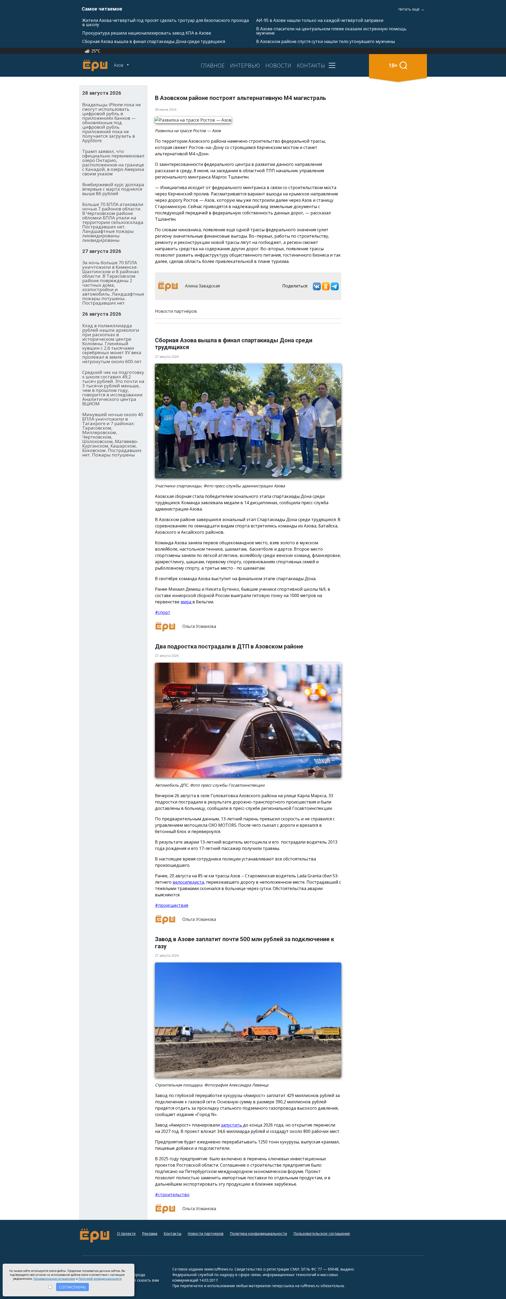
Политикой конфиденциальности (100, 1279)
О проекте (126, 1233)
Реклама (149, 1233)
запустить (232, 1125)
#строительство (172, 1194)
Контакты (172, 1233)
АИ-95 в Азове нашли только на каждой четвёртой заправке (319, 20)
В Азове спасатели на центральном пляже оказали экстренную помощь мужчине (331, 31)
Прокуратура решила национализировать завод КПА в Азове (146, 33)
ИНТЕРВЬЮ (245, 65)
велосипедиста (188, 882)
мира (186, 602)
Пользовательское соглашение (321, 1233)
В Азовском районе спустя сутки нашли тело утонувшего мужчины (325, 41)
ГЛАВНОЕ (213, 65)
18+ (393, 65)
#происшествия (171, 905)
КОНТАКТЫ (311, 65)
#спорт (162, 612)
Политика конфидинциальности (258, 1233)
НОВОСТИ (278, 65)
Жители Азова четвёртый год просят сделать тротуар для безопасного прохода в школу (165, 22)
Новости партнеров (205, 1233)
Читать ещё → (411, 9)
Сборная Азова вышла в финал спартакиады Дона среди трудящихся (153, 41)
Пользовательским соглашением (54, 1279)
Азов (119, 65)
